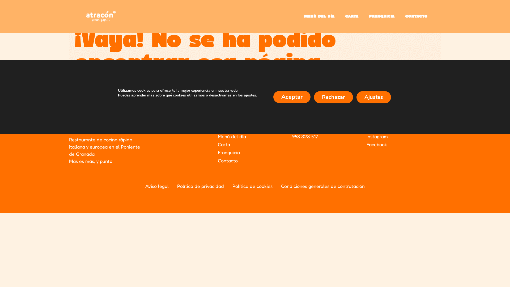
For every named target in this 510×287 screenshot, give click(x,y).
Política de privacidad (200, 186)
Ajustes (373, 97)
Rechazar (333, 97)
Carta (352, 16)
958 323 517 (305, 136)
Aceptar (292, 97)
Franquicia (382, 16)
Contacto (416, 16)
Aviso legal (157, 186)
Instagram (377, 136)
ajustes (250, 95)
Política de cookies (252, 186)
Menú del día (319, 16)
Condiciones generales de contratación (323, 186)
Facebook (377, 144)
